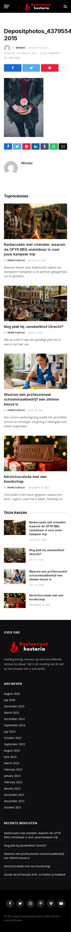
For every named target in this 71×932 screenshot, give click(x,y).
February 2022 (13, 782)
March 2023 (11, 763)
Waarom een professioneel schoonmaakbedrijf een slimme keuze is (31, 399)
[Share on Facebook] (12, 68)
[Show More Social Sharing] (63, 68)
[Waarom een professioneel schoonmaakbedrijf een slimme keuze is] (35, 371)
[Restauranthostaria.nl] (37, 6)
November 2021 (14, 801)
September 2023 (14, 744)
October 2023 (12, 738)
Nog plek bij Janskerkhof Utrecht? (34, 327)
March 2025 (11, 712)
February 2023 (13, 769)
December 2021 (14, 795)
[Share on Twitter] (31, 68)
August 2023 (12, 750)
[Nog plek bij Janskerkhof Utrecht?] (35, 303)
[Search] (65, 6)
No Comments (52, 53)
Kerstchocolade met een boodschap (27, 866)
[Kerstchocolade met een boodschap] (35, 453)
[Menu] (6, 6)
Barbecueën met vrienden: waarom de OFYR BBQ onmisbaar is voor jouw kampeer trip (34, 249)
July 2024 (9, 731)
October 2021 (12, 807)
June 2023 (10, 757)
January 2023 (12, 776)
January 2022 (12, 788)
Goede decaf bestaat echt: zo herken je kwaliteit (34, 874)
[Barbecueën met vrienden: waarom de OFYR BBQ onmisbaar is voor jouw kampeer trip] (35, 221)
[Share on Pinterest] (50, 68)
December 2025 (14, 706)
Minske (20, 47)
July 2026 (9, 700)
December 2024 (14, 719)
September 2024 (14, 725)
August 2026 (12, 693)
